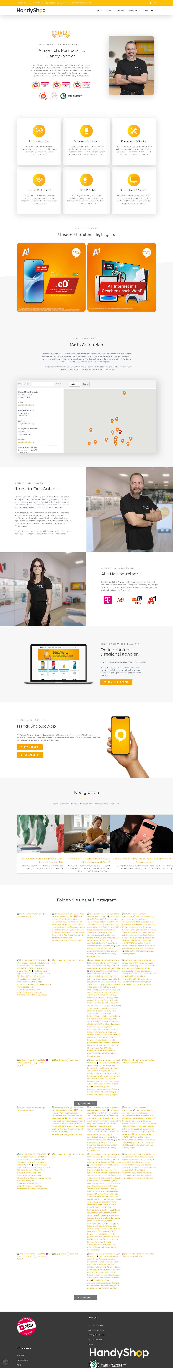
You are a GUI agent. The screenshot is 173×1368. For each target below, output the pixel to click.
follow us (87, 1103)
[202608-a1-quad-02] (121, 277)
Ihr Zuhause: (23, 384)
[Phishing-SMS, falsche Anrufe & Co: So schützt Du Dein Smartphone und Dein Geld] (98, 834)
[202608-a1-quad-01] (51, 277)
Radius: (59, 384)
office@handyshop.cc (81, 3)
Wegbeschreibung (26, 405)
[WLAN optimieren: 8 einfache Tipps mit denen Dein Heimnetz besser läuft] (51, 834)
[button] (152, 10)
